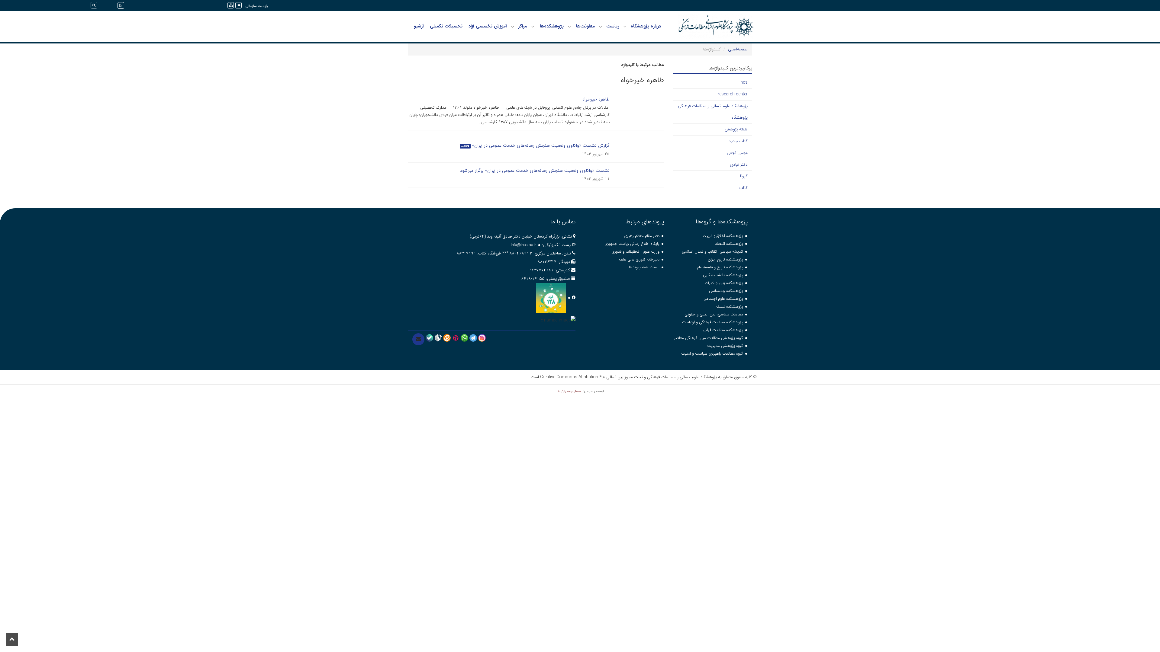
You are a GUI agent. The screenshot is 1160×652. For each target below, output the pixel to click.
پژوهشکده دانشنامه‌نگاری (723, 275)
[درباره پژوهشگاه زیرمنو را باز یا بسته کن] (625, 26)
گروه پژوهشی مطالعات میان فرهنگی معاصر (708, 338)
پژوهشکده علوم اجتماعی (723, 299)
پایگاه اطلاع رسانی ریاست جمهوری (631, 244)
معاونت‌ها (585, 26)
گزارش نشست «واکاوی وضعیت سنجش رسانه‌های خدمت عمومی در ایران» (541, 145)
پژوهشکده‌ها (552, 26)
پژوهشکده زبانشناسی (726, 291)
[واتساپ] (464, 337)
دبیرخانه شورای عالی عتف (639, 259)
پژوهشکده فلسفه (729, 306)
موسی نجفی (737, 152)
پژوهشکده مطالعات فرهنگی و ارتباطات (712, 322)
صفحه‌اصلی (738, 49)
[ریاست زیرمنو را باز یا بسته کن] (600, 26)
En (121, 6)
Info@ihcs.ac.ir (523, 245)
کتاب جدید (738, 141)
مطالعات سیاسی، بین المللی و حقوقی (714, 314)
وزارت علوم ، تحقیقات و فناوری (635, 251)
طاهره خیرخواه (596, 99)
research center (733, 94)
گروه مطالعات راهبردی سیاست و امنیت (712, 353)
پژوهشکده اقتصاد (729, 244)
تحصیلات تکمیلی (446, 26)
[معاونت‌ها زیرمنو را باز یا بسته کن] (569, 26)
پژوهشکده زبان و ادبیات (724, 283)
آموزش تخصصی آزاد (488, 26)
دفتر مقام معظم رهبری (641, 236)
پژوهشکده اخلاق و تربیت (723, 236)
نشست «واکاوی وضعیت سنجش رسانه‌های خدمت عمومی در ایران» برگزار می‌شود (535, 170)
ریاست (612, 26)
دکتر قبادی (739, 164)
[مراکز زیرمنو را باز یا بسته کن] (512, 26)
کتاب (743, 187)
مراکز (522, 26)
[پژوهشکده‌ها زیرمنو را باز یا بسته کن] (533, 26)
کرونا (744, 176)
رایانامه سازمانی (256, 6)
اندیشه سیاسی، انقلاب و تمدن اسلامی (712, 251)
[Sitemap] (230, 5)
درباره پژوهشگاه (646, 26)
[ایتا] (447, 337)
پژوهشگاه (739, 117)
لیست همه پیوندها (644, 267)
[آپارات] (455, 337)
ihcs (744, 82)
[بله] (429, 337)
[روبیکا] (438, 337)
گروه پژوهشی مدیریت (725, 346)
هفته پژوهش (736, 129)
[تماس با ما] (418, 339)
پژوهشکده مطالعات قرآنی (723, 330)
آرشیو (419, 26)
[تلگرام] (473, 337)
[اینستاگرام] (482, 337)
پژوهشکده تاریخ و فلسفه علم (720, 267)
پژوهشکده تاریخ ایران (725, 259)
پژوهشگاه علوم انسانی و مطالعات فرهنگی (713, 106)
